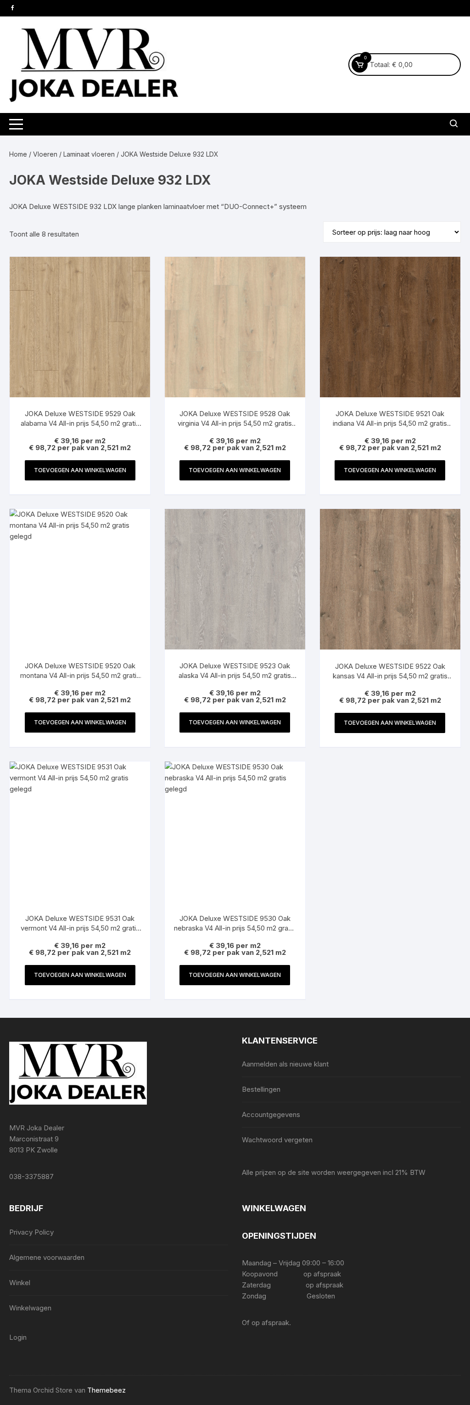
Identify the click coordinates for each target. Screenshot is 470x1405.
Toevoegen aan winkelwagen (80, 470)
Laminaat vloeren (89, 154)
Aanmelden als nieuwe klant (285, 1064)
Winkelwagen (30, 1307)
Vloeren (45, 154)
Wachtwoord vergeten (277, 1139)
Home (18, 154)
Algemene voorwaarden (46, 1257)
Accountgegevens (271, 1114)
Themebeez (106, 1390)
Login (18, 1337)
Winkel (19, 1282)
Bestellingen (261, 1089)
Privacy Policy (31, 1232)
